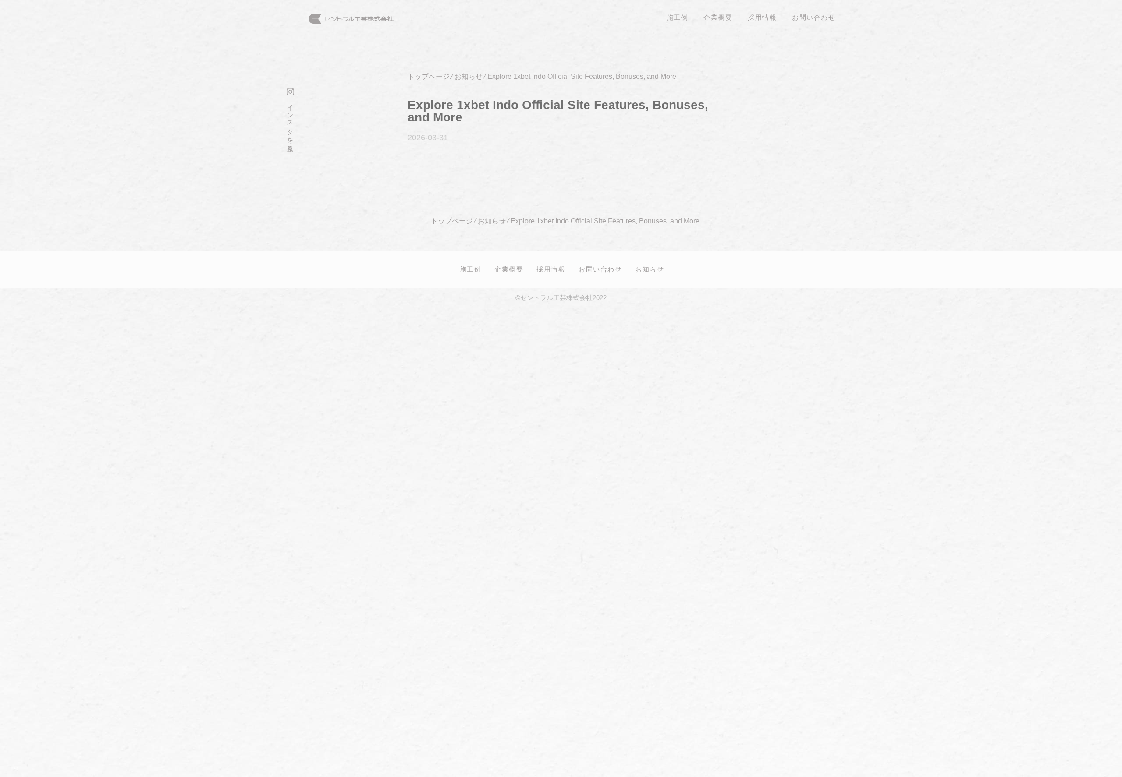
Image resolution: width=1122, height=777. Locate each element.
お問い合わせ (600, 269)
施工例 (471, 269)
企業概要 (508, 269)
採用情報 (550, 269)
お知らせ (649, 269)
